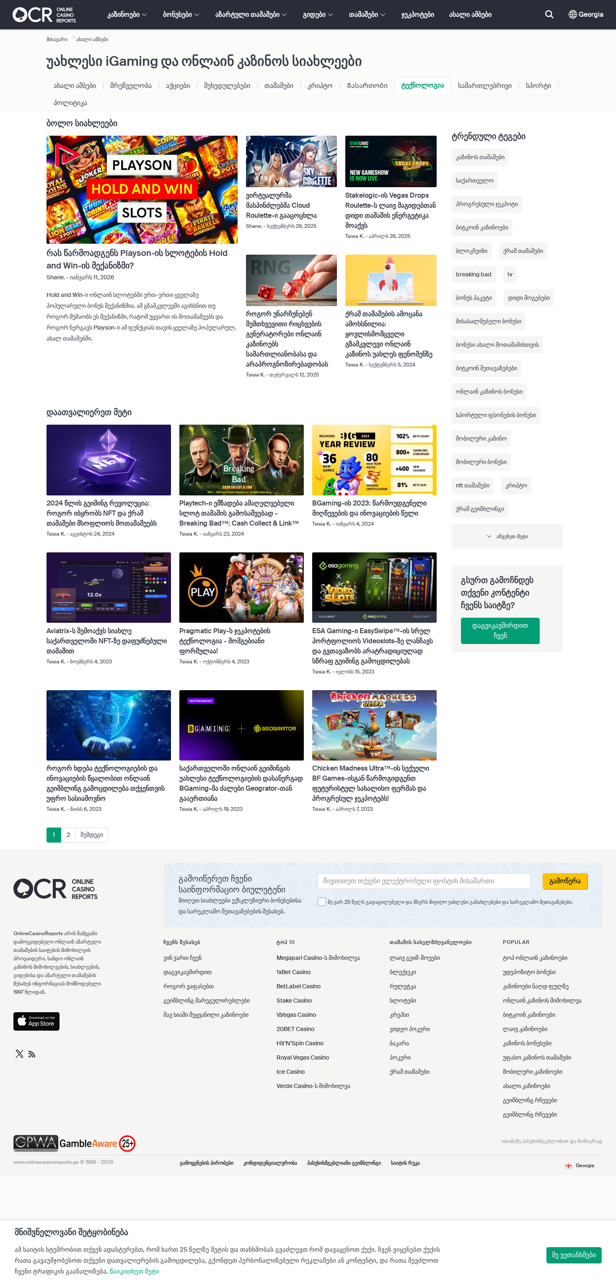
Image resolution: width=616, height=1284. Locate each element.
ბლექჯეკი (403, 972)
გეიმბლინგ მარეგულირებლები (206, 1000)
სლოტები (403, 1000)
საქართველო (475, 180)
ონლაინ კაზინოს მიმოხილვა (542, 1000)
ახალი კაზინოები (526, 1086)
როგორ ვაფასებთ (188, 986)
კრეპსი (399, 1014)
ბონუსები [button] (178, 14)
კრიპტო (320, 85)
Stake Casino (294, 1000)
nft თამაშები (472, 485)
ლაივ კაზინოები (525, 1029)
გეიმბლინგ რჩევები (530, 1100)
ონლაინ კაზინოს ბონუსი (489, 391)
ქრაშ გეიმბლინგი (480, 509)
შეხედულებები (227, 85)
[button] (507, 536)
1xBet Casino (294, 972)
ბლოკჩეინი (471, 251)
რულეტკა (403, 986)
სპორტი (538, 85)
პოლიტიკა (70, 102)
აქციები (178, 85)
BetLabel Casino (299, 986)
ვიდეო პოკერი (410, 1029)
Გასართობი (367, 85)
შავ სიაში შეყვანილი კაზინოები (205, 1014)
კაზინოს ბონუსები (527, 1043)
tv (509, 274)
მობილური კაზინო (481, 438)
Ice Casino (291, 1071)
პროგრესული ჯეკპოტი (487, 204)
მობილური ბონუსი (481, 462)
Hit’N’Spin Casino (300, 1043)
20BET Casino (295, 1029)
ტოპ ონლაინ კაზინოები (535, 958)
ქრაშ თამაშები (523, 251)
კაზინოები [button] (124, 14)
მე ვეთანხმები (574, 1254)
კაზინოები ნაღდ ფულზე (536, 986)
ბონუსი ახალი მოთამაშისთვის (497, 344)
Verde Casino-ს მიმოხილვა (313, 1086)
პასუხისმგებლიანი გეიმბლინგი (344, 1163)
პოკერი (400, 1057)
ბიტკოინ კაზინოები (482, 227)
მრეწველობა (131, 85)
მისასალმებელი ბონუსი (488, 321)
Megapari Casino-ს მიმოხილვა (318, 958)
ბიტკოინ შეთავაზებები (486, 368)
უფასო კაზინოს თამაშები (537, 1057)
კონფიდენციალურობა (270, 1163)
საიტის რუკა (405, 1163)
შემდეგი (91, 834)
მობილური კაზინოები (532, 1071)
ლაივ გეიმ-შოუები (415, 958)
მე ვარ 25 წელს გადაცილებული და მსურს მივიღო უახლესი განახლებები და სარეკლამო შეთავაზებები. (450, 902)
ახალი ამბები (470, 14)
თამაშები (278, 85)
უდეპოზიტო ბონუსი (529, 972)
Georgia (590, 14)
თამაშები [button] (364, 14)
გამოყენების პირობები (206, 1163)
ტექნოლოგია (422, 85)
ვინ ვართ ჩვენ (182, 958)
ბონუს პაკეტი (474, 298)
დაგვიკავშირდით (187, 972)
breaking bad (474, 274)
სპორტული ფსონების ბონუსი (496, 415)
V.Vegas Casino (296, 1014)
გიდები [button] (315, 14)
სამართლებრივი (485, 85)
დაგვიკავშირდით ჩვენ (500, 630)
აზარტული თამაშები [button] (248, 14)
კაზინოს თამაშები (480, 157)
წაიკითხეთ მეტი (134, 1271)
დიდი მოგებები (529, 298)
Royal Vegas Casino (303, 1057)
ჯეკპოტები (417, 14)
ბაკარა (399, 1043)
